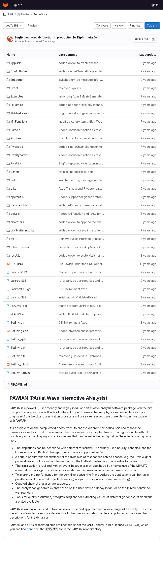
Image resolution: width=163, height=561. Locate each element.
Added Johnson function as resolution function (81, 130)
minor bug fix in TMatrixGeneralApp (81, 96)
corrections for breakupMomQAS (80, 247)
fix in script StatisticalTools (76, 171)
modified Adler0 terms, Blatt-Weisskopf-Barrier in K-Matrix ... (81, 121)
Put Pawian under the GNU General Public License (81, 264)
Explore (17, 5)
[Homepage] (5, 5)
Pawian (32, 25)
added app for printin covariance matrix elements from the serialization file (81, 104)
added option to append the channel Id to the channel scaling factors (81, 222)
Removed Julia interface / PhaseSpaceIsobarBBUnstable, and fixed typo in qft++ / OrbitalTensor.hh (81, 238)
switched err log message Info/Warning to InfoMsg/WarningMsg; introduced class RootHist (81, 79)
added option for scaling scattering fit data (81, 230)
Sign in (154, 5)
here (30, 529)
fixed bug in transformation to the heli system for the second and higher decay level (81, 138)
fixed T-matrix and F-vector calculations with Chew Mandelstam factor (81, 188)
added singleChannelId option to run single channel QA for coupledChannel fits (81, 71)
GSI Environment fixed (73, 289)
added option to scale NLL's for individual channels (81, 255)
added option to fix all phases (78, 63)
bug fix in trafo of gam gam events (81, 113)
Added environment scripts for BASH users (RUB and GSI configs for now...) (81, 331)
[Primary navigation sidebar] (5, 14)
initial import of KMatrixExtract (78, 297)
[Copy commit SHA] (153, 39)
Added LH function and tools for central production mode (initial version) (81, 213)
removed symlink (70, 88)
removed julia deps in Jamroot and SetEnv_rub (81, 356)
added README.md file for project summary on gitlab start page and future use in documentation (81, 314)
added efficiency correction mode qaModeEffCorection (81, 205)
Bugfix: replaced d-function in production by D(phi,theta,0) (56, 37)
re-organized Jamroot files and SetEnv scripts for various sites (81, 280)
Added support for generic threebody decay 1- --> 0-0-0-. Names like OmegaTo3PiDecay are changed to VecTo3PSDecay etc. (81, 197)
